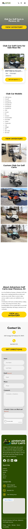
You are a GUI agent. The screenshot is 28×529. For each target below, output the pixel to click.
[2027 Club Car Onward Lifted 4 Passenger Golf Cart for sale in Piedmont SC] (14, 61)
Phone (5, 382)
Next (25, 69)
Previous (2, 69)
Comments (7, 390)
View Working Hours (12, 494)
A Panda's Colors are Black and (13, 410)
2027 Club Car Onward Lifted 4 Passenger (14, 71)
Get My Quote (13, 79)
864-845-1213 (14, 344)
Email (8, 373)
